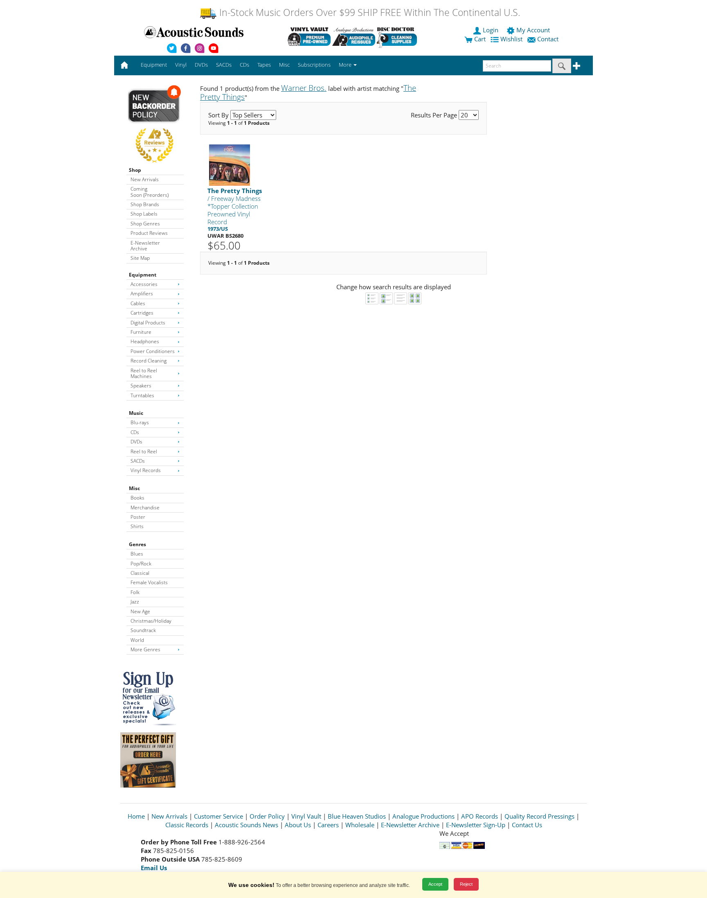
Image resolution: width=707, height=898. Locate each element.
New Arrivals (145, 179)
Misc (134, 488)
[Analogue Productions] (353, 36)
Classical (140, 572)
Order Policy (267, 816)
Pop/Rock (141, 563)
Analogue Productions (423, 816)
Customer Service (218, 816)
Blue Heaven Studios (357, 816)
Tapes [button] (264, 64)
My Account (533, 30)
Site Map (140, 257)
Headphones (145, 341)
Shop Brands (145, 204)
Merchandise (145, 507)
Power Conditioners (153, 351)
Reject (466, 884)
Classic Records (186, 825)
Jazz (135, 601)
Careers (328, 825)
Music (136, 413)
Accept (435, 884)
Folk (135, 592)
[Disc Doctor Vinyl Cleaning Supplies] (398, 36)
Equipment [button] (154, 64)
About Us (298, 825)
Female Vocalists (149, 582)
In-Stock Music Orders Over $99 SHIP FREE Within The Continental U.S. (368, 12)
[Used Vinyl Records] (309, 36)
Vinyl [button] (181, 64)
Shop (135, 170)
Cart (479, 39)
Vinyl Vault (306, 816)
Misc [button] (284, 64)
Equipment (142, 274)
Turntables (142, 395)
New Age (140, 611)
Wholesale (359, 825)
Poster (138, 516)
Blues (137, 553)
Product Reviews (149, 233)
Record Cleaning (149, 360)
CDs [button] (244, 64)
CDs (135, 432)
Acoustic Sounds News (246, 825)
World (137, 640)
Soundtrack (143, 630)
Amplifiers (142, 293)
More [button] (346, 64)
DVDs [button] (201, 64)
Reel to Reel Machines (144, 373)
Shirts (137, 526)
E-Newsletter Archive (145, 245)
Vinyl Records (146, 470)
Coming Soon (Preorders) (150, 191)
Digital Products (148, 322)
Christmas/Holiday (151, 620)
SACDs (138, 460)
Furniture (141, 332)
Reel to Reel (144, 451)
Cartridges (142, 312)
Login (490, 30)
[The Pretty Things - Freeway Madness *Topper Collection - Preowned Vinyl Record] (229, 164)
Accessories (144, 284)
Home (136, 816)
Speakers (141, 385)
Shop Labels (144, 213)
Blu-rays (140, 422)
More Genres (145, 649)
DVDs (136, 441)
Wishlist (511, 39)
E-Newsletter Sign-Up (475, 825)
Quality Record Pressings (539, 816)
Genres (137, 544)
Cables (138, 303)
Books (137, 497)
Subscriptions (314, 64)
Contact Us (527, 825)
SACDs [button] (224, 64)
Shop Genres (145, 223)
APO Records (479, 816)
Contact (548, 39)
